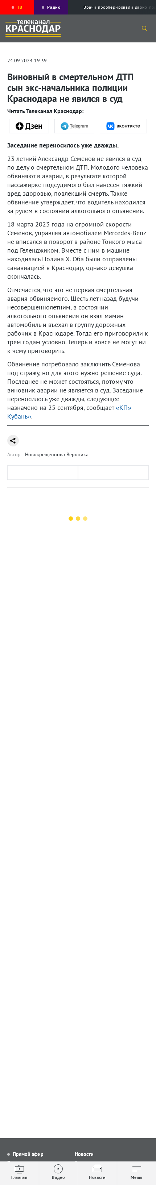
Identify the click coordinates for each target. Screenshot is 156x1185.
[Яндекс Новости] (29, 126)
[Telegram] (74, 126)
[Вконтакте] (123, 126)
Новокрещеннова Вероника (57, 454)
